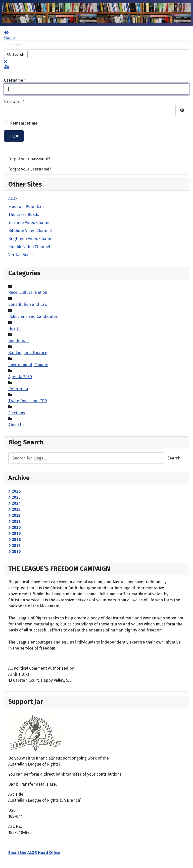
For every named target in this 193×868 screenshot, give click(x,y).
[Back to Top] (184, 858)
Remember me (23, 123)
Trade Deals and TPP (27, 400)
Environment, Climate (28, 364)
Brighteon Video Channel (31, 238)
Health (14, 328)
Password (14, 101)
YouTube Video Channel (30, 222)
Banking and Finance (27, 352)
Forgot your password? (29, 158)
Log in (13, 135)
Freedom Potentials (26, 206)
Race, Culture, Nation (27, 292)
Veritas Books (21, 254)
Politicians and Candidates (33, 316)
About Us (16, 425)
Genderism (18, 340)
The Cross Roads (23, 214)
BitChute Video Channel (30, 230)
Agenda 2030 (20, 376)
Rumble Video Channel (29, 246)
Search (17, 54)
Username (15, 80)
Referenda (18, 388)
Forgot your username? (29, 169)
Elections (16, 413)
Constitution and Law (27, 304)
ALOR (13, 198)
